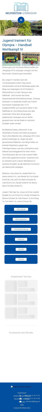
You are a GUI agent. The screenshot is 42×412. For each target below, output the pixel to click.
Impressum (21, 393)
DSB (22, 405)
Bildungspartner (21, 219)
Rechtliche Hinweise (22, 399)
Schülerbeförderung (21, 229)
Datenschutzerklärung (22, 396)
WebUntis (21, 239)
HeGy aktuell (21, 209)
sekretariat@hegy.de (33, 401)
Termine (21, 259)
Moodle (21, 249)
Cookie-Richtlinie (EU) (22, 408)
